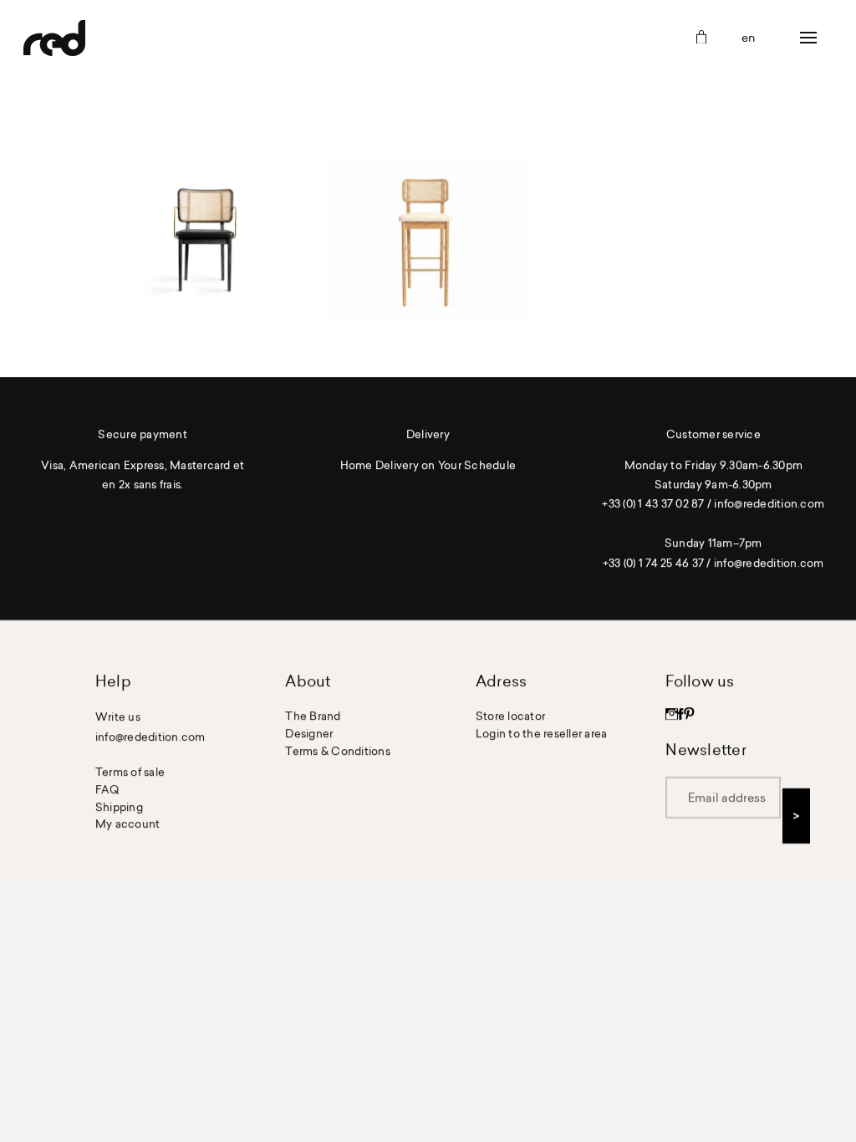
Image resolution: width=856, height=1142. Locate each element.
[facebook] (681, 716)
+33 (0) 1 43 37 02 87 (653, 504)
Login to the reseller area (542, 733)
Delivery (428, 433)
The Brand (312, 715)
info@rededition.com (769, 504)
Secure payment (142, 433)
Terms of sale (130, 771)
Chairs (205, 242)
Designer (309, 733)
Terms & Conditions (337, 750)
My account (127, 824)
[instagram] (671, 716)
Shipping (119, 806)
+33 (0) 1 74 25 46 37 (653, 562)
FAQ (107, 789)
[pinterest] (689, 716)
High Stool (424, 242)
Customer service (713, 433)
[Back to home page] (54, 37)
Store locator (510, 715)
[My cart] (701, 38)
